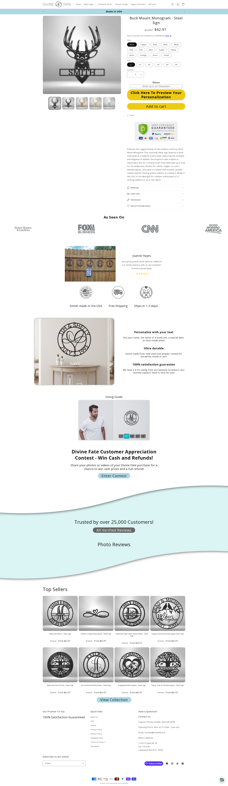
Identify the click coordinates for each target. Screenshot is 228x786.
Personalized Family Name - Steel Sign (96, 685)
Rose (132, 55)
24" (158, 64)
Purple (161, 50)
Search (93, 725)
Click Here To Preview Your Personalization (156, 94)
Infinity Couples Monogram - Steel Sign (96, 634)
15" (140, 64)
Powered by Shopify (121, 783)
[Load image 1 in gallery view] (55, 103)
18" (149, 64)
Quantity (130, 70)
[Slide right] (118, 103)
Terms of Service (98, 742)
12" (131, 64)
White (176, 44)
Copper (143, 44)
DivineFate (109, 783)
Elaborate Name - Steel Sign (60, 634)
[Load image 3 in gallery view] (82, 103)
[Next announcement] (184, 11)
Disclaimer (95, 746)
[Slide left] (45, 103)
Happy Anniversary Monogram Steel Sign (168, 634)
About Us (94, 717)
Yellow (173, 50)
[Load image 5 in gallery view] (109, 103)
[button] (89, 4)
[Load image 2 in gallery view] (68, 103)
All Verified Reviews (114, 530)
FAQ (92, 721)
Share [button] (132, 115)
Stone (155, 55)
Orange (143, 55)
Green (166, 55)
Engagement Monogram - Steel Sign (132, 685)
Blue (151, 50)
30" (167, 64)
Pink (141, 50)
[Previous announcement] (43, 11)
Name (156, 82)
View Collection (114, 699)
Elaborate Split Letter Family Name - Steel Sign (132, 635)
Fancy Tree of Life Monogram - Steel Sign (168, 685)
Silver (165, 44)
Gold (155, 44)
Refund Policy (96, 734)
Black (132, 44)
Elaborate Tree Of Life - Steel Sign (60, 685)
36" (176, 64)
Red (131, 50)
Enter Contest (114, 475)
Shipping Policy (97, 738)
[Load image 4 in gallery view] (95, 103)
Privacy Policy (96, 729)
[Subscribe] (82, 763)
